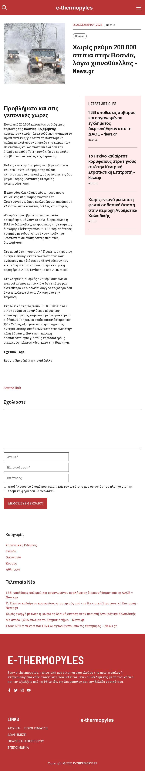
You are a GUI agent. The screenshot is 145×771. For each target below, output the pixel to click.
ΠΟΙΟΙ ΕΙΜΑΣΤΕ (36, 728)
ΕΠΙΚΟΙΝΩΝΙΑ (18, 747)
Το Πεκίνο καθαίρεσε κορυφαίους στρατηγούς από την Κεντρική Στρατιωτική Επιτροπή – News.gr (112, 166)
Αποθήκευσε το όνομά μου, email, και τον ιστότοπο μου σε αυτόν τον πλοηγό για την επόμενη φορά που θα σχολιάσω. (70, 488)
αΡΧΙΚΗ (14, 728)
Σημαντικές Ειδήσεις (21, 545)
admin (111, 25)
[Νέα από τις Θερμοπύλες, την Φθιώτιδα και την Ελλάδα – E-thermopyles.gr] (74, 7)
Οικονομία (13, 557)
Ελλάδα (11, 551)
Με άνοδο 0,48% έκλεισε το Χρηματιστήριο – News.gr (45, 620)
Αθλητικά (13, 569)
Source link (12, 388)
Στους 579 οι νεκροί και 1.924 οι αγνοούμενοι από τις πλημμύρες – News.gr (61, 626)
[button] (4, 7)
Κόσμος (79, 36)
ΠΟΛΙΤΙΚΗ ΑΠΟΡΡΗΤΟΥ (26, 741)
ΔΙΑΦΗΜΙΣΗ (17, 735)
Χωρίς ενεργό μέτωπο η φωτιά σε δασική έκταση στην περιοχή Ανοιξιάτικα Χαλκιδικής (71, 614)
